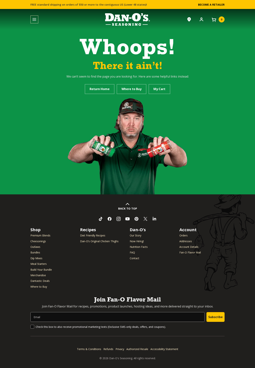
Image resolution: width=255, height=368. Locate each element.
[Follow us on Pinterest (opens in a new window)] (136, 219)
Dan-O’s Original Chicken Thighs (99, 241)
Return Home (100, 89)
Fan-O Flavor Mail (190, 252)
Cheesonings (38, 241)
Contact (134, 258)
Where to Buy (132, 89)
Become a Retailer (211, 4)
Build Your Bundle (41, 269)
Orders (183, 235)
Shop (35, 229)
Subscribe (215, 317)
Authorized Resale (137, 349)
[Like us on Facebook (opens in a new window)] (109, 219)
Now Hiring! (137, 241)
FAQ (132, 252)
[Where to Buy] (189, 19)
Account (188, 229)
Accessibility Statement (164, 349)
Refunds (108, 349)
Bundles (35, 252)
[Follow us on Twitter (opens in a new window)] (145, 219)
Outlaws (35, 247)
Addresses (185, 241)
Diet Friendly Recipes (92, 235)
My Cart (159, 89)
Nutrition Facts (139, 247)
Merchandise (38, 275)
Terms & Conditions (89, 349)
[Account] (201, 19)
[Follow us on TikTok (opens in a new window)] (100, 219)
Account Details (188, 247)
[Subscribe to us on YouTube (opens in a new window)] (127, 219)
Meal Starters (38, 264)
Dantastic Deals (40, 281)
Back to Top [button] (127, 208)
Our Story (135, 235)
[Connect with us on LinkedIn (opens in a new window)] (154, 219)
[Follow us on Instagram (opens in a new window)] (118, 219)
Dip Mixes (36, 258)
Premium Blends (40, 235)
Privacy (120, 349)
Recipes (88, 229)
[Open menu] (34, 20)
